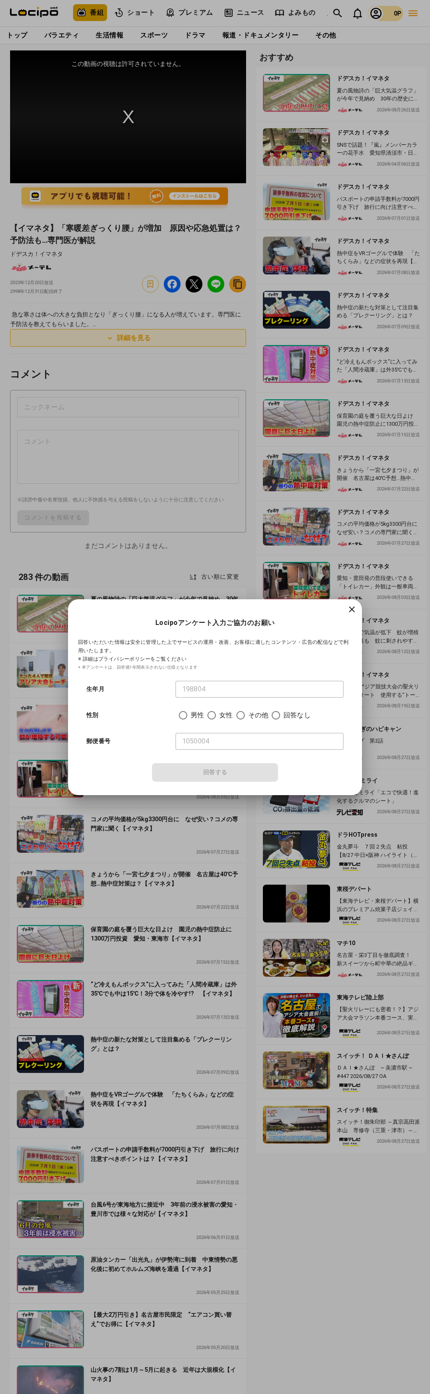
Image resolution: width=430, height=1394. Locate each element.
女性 (226, 715)
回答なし (297, 715)
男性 (197, 715)
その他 (258, 715)
